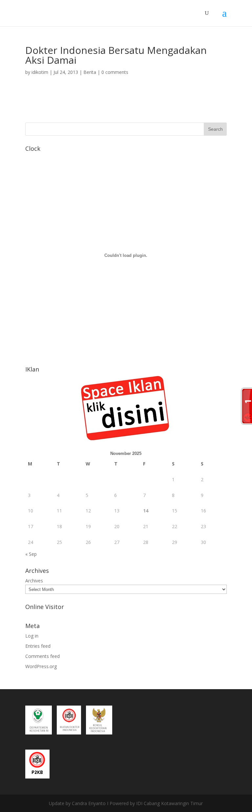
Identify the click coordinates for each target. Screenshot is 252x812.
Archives (34, 580)
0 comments (114, 72)
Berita (89, 72)
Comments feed (42, 656)
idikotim (40, 72)
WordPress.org (41, 666)
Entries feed (38, 646)
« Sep (31, 554)
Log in (31, 636)
